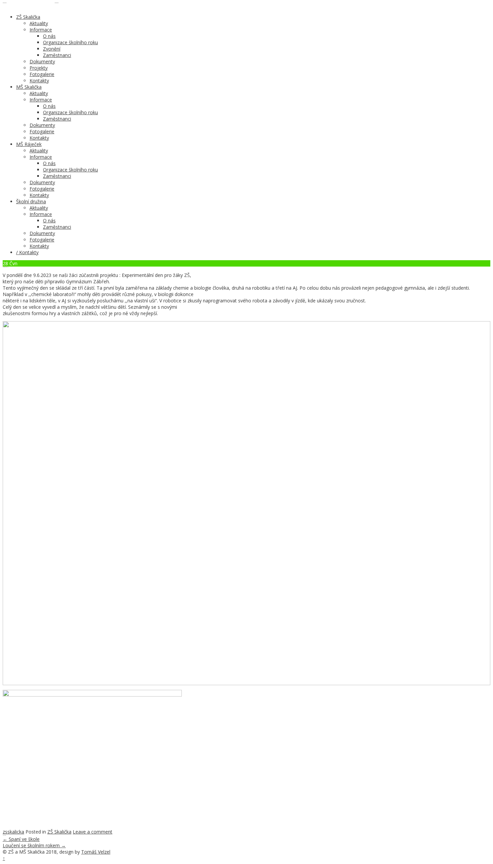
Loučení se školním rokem (34, 845)
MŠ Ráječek (29, 144)
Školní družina (31, 201)
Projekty (39, 68)
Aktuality (39, 23)
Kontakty (39, 80)
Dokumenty (42, 61)
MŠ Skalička (29, 87)
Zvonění (51, 49)
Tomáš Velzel (95, 852)
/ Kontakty (27, 252)
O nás (49, 36)
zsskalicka (13, 832)
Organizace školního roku (70, 42)
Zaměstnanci (57, 55)
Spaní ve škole (21, 839)
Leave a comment (92, 832)
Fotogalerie (42, 74)
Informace (41, 29)
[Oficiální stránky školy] (29, 6)
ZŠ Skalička (28, 17)
